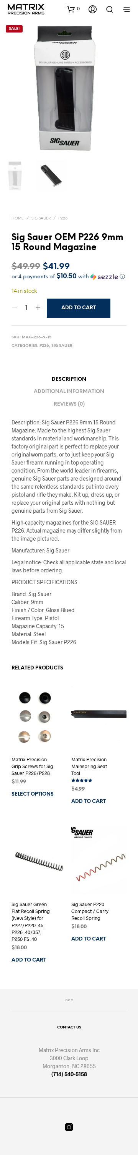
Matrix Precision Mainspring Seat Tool (89, 766)
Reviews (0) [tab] (69, 404)
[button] (73, 9)
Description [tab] (69, 379)
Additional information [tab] (69, 391)
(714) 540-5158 (69, 1074)
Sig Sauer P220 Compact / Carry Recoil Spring (89, 911)
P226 (62, 218)
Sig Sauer (41, 218)
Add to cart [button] (88, 801)
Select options (33, 794)
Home (18, 218)
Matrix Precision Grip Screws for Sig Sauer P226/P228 (32, 766)
